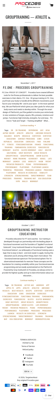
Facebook (29, 355)
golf (41, 150)
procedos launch (34, 170)
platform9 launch (40, 167)
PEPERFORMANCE (41, 164)
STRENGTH (8, 175)
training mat (30, 178)
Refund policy (28, 349)
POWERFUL (7, 170)
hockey (7, 158)
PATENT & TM (28, 343)
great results (40, 153)
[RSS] (49, 17)
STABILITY (44, 173)
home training (19, 158)
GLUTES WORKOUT (28, 150)
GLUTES (16, 150)
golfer (48, 150)
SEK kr (26, 371)
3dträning (33, 130)
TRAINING (18, 178)
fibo (39, 141)
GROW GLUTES (42, 156)
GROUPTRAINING (17, 17)
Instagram (29, 362)
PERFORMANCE (11, 167)
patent (48, 161)
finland (46, 141)
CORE (39, 139)
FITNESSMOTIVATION (24, 144)
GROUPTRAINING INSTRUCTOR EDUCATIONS (28, 232)
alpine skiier (9, 133)
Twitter (29, 358)
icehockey (33, 158)
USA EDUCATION (44, 178)
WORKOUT (34, 181)
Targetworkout (31, 377)
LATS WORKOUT (42, 305)
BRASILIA (26, 136)
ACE (41, 130)
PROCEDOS (18, 170)
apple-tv (10, 288)
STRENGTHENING (22, 175)
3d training (20, 130)
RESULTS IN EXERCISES (27, 173)
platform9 (24, 167)
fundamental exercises (25, 147)
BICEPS (17, 136)
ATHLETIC (29, 133)
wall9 (25, 181)
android (40, 285)
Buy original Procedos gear (28, 380)
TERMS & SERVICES (28, 340)
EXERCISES (30, 141)
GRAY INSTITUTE (25, 153)
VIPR (18, 181)
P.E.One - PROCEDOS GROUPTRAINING (28, 87)
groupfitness (12, 156)
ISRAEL (43, 158)
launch (16, 161)
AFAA (48, 130)
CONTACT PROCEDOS (26, 139)
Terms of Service (28, 346)
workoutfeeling (42, 319)
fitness (10, 144)
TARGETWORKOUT (38, 175)
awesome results (43, 133)
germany (7, 150)
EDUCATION (19, 141)
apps (18, 288)
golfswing (12, 153)
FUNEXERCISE (43, 147)
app (47, 285)
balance (8, 136)
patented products (15, 164)
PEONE (28, 164)
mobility (32, 161)
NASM (41, 161)
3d (12, 130)
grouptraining (27, 156)
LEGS (24, 161)
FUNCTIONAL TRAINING (30, 296)
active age (29, 285)
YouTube (29, 365)
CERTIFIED (36, 136)
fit (3, 144)
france (38, 144)
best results (18, 291)
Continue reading (27, 125)
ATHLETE (20, 133)
